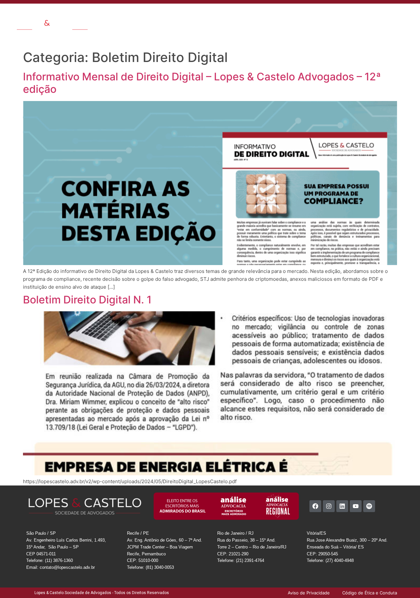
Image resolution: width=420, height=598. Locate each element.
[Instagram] (329, 506)
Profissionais (242, 14)
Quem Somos (164, 14)
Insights (270, 14)
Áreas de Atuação (204, 14)
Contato (316, 14)
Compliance (344, 14)
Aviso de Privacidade (373, 29)
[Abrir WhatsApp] (403, 581)
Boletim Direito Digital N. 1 (87, 299)
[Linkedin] (342, 506)
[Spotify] (369, 506)
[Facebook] (315, 506)
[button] (410, 14)
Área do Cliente (379, 14)
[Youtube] (356, 506)
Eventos (293, 14)
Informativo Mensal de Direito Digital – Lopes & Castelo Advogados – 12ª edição (202, 82)
